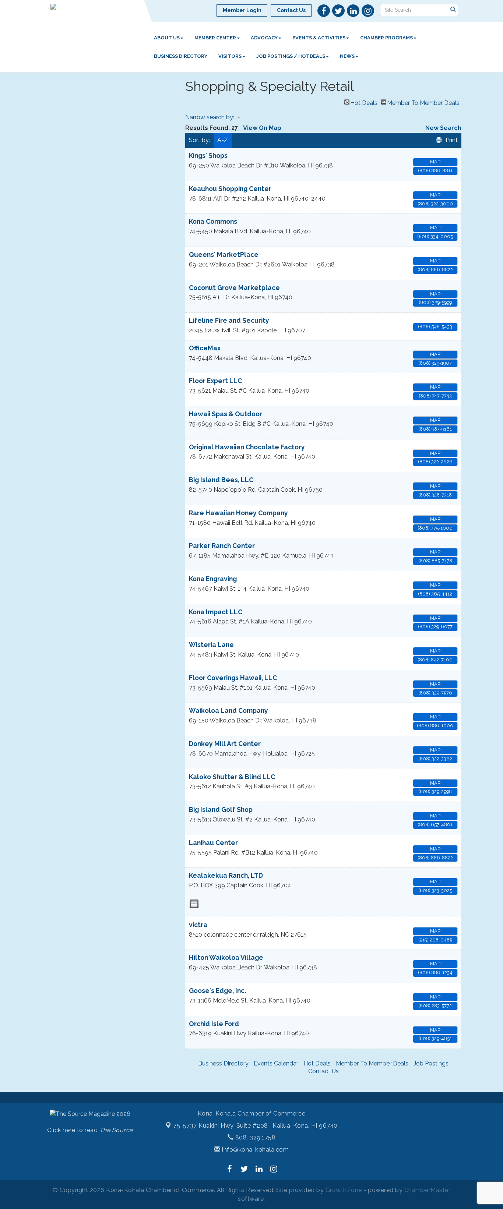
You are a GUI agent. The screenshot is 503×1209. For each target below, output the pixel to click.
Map (435, 162)
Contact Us (323, 1071)
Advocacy (264, 37)
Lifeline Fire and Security (229, 320)
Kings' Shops (208, 155)
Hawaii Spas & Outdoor (225, 414)
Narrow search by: (209, 117)
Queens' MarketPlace (223, 254)
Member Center (215, 37)
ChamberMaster (427, 1190)
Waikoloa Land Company (228, 710)
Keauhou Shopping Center (230, 188)
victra (198, 925)
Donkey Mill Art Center (225, 743)
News (347, 56)
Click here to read (90, 1130)
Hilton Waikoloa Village (226, 957)
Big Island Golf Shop (221, 809)
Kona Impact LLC (215, 612)
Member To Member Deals (423, 102)
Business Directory (180, 56)
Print (452, 140)
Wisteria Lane (211, 644)
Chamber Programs (386, 37)
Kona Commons (213, 221)
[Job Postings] (194, 903)
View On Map (262, 127)
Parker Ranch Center (222, 545)
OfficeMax (205, 348)
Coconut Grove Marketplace (234, 287)
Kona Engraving (213, 579)
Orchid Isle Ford (214, 1024)
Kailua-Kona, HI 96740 (255, 1125)
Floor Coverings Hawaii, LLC (233, 678)
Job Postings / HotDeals (290, 56)
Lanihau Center (213, 842)
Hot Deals (363, 102)
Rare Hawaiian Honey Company (238, 513)
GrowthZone (344, 1190)
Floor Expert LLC (215, 381)
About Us (167, 37)
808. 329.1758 (254, 1137)
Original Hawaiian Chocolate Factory (247, 447)
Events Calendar (276, 1063)
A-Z (222, 140)
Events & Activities (318, 37)
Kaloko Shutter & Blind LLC (232, 777)
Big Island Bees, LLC (221, 480)
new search (443, 127)
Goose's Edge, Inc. (217, 990)
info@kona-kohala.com (255, 1149)
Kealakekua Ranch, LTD (226, 875)
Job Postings (431, 1063)
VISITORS (230, 56)
